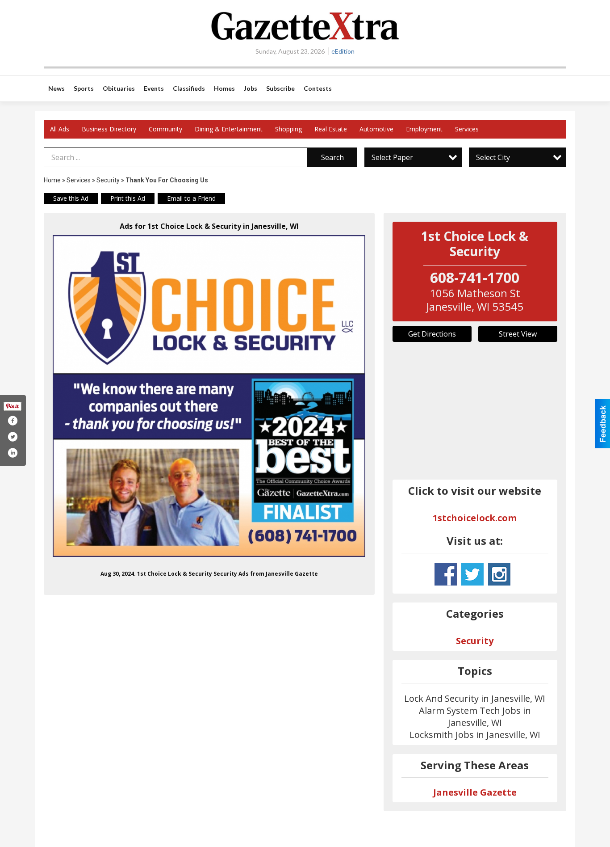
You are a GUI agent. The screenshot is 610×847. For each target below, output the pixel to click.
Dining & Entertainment (229, 129)
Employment (424, 129)
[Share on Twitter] (12, 436)
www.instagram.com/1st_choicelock (499, 574)
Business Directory (109, 129)
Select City (493, 157)
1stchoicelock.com (475, 517)
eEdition (343, 51)
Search (332, 157)
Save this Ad (70, 198)
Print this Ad (127, 198)
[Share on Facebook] (12, 420)
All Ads (59, 129)
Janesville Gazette (475, 792)
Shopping (288, 129)
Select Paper (392, 157)
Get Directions (432, 334)
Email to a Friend (191, 198)
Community (165, 129)
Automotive (376, 129)
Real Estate (330, 129)
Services (467, 129)
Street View (518, 334)
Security (108, 180)
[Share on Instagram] (12, 453)
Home (52, 180)
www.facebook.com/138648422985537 (446, 574)
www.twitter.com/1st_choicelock (472, 574)
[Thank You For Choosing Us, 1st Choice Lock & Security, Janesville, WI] (209, 395)
